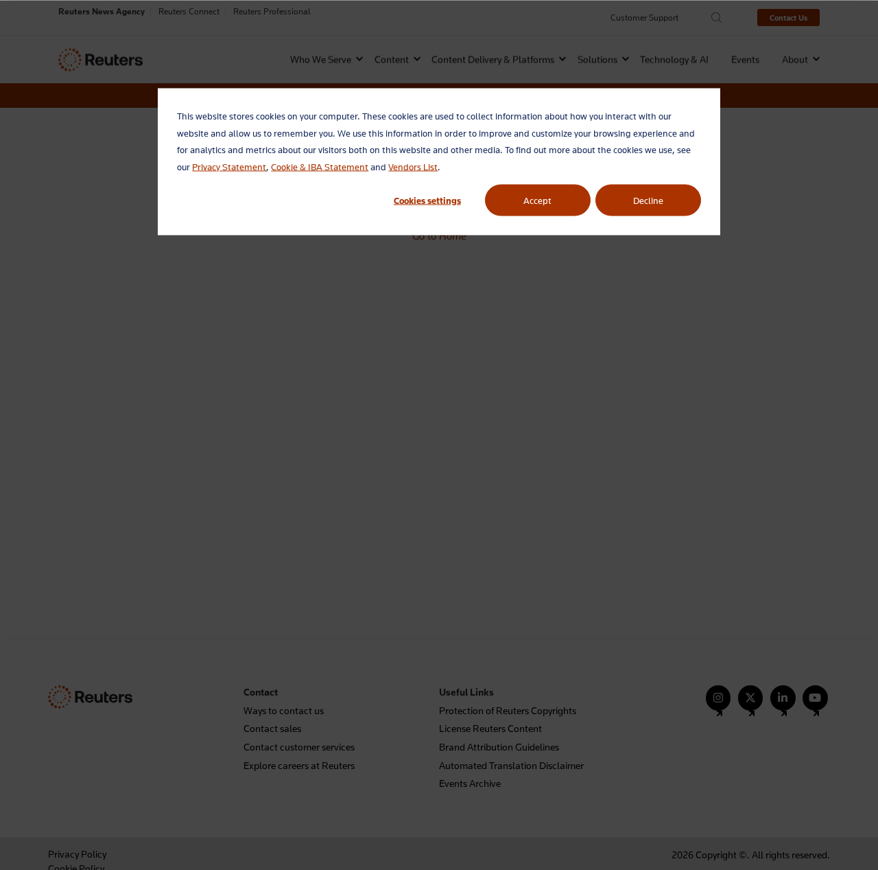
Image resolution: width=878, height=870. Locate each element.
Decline (648, 200)
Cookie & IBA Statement (319, 166)
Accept (537, 200)
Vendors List (413, 166)
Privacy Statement (229, 166)
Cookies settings (427, 200)
